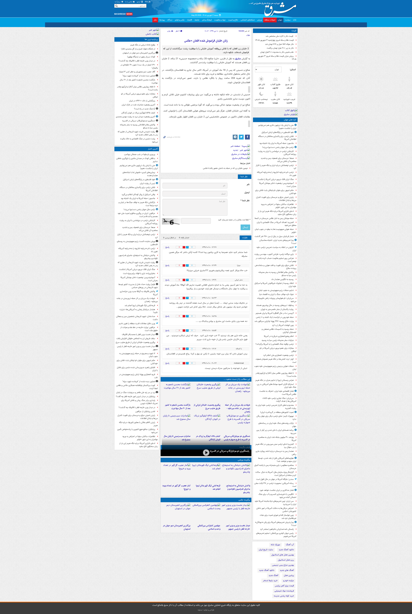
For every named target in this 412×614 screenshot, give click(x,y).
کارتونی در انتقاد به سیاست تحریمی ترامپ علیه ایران (276, 249)
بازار (155, 19)
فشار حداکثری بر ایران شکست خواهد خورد (277, 490)
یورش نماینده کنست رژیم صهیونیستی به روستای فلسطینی (137, 243)
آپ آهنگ (290, 544)
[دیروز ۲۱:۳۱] (236, 473)
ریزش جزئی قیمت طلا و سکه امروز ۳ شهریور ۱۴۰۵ (277, 58)
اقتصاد (189, 19)
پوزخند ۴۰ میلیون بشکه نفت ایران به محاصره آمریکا (277, 439)
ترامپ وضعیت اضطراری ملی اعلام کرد (278, 355)
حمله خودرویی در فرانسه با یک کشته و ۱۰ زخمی (275, 317)
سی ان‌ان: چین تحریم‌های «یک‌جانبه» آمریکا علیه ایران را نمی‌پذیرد (275, 503)
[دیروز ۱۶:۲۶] (206, 452)
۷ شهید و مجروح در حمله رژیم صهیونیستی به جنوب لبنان (138, 355)
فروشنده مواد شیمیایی (284, 591)
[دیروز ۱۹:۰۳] (236, 513)
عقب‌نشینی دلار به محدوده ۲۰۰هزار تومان (277, 52)
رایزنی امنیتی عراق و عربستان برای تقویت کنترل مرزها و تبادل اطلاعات (276, 199)
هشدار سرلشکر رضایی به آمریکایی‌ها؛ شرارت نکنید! (138, 311)
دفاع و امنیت (233, 19)
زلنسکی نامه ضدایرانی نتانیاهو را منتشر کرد (277, 529)
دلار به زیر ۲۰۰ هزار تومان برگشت (280, 48)
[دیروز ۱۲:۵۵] (206, 423)
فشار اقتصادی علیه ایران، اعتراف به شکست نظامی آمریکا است (277, 393)
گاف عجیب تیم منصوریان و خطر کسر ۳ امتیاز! (137, 71)
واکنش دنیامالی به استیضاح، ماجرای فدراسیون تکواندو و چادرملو (238, 489)
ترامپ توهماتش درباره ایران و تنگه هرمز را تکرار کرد (276, 167)
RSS (146, 2)
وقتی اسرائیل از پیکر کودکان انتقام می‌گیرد (138, 194)
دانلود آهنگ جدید (286, 549)
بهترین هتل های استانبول (282, 554)
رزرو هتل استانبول (286, 560)
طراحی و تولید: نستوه (206, 609)
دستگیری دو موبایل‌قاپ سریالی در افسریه (229, 451)
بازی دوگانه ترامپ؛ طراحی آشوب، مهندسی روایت (274, 254)
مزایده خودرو (288, 580)
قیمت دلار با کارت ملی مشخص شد (280, 36)
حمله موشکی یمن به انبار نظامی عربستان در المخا (274, 218)
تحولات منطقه (269, 19)
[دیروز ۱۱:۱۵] (176, 473)
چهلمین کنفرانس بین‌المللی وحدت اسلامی (208, 527)
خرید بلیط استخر (270, 580)
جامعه (197, 19)
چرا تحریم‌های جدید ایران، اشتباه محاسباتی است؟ (277, 242)
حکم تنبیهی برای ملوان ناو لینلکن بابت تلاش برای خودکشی (275, 192)
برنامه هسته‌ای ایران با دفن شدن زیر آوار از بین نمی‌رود (276, 432)
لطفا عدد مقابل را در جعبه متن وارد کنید (234, 219)
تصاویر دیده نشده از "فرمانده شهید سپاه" (138, 75)
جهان (280, 19)
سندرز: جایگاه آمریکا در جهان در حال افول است (275, 479)
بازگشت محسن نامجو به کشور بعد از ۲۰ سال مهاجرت (177, 406)
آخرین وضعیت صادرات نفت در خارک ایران (138, 104)
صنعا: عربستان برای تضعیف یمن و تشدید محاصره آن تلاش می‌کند (278, 160)
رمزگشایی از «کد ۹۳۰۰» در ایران (142, 100)
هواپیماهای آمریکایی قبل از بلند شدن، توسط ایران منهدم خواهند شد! (277, 460)
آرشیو (139, 2)
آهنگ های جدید (287, 570)
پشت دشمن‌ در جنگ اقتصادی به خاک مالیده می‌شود (139, 140)
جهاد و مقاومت (220, 19)
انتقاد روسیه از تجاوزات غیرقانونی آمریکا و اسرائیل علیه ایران (275, 285)
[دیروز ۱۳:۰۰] (206, 513)
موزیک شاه (275, 544)
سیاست (287, 19)
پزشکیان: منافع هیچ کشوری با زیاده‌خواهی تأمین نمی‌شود (137, 431)
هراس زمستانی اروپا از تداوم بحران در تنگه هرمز (274, 380)
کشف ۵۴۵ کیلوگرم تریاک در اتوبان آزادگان (138, 112)
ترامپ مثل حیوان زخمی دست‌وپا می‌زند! (278, 147)
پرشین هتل (289, 575)
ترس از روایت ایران (147, 183)
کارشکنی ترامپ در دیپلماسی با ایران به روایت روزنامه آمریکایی (277, 153)
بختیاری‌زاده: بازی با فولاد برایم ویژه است (139, 273)
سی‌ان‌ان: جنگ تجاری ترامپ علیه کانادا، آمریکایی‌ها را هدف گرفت (279, 400)
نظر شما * (244, 200)
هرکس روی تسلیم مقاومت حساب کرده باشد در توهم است (276, 260)
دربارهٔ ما (118, 2)
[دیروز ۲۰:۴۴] (236, 392)
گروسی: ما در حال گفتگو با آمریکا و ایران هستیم (275, 313)
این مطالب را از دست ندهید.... (237, 379)
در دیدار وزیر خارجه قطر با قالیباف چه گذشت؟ (137, 60)
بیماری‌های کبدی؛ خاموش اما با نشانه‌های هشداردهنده (140, 174)
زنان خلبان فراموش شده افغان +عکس (206, 40)
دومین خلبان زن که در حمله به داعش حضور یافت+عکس (225, 168)
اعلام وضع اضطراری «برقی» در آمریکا (279, 336)
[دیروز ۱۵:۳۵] (236, 423)
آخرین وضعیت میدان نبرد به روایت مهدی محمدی (135, 116)
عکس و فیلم (179, 19)
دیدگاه (169, 19)
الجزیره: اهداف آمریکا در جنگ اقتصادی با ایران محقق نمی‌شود (276, 224)
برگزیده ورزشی (244, 460)
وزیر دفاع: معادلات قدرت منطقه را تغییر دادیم (137, 323)
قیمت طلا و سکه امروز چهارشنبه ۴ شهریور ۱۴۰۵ (274, 40)
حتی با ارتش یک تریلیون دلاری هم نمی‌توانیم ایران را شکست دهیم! (277, 127)
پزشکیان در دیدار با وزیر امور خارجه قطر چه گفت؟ (135, 396)
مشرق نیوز (273, 8)
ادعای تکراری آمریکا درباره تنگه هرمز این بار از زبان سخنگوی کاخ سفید (277, 213)
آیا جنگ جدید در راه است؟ (144, 108)
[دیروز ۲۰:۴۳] (206, 473)
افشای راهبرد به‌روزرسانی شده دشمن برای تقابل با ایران (137, 369)
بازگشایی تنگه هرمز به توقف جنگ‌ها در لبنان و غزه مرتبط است (138, 204)
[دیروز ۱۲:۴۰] (176, 423)
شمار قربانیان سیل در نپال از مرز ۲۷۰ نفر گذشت (274, 236)
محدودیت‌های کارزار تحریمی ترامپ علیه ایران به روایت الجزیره (276, 407)
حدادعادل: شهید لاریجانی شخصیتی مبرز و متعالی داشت (137, 318)
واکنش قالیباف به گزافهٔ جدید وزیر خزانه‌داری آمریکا (139, 293)
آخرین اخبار (153, 149)
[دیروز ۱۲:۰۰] (176, 513)
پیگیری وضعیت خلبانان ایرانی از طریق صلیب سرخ (207, 406)
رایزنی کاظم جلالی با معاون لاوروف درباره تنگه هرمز (138, 424)
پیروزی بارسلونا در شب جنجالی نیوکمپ (139, 154)
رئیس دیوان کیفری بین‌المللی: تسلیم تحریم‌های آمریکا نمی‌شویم (276, 535)
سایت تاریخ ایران (266, 549)
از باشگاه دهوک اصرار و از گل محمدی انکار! (138, 48)
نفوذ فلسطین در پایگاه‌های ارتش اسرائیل (278, 132)
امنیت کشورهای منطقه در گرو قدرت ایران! (277, 412)
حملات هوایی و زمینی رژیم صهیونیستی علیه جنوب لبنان (275, 368)
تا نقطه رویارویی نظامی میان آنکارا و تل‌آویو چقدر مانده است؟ (276, 375)
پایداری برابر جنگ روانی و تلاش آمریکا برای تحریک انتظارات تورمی (139, 402)
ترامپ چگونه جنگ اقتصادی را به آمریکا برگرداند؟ (275, 344)
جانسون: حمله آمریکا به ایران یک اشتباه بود (276, 143)
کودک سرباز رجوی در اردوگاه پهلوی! (141, 56)
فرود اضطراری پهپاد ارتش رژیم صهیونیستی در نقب (138, 376)
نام (248, 184)
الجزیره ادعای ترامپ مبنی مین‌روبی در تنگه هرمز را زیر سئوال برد (275, 446)
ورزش (259, 19)
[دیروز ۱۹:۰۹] (206, 392)
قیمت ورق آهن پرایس (284, 585)
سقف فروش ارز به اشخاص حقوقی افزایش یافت (135, 338)
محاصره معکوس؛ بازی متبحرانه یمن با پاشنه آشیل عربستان (275, 467)
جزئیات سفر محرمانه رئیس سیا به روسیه (278, 340)
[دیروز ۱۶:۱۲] (176, 392)
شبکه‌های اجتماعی (248, 19)
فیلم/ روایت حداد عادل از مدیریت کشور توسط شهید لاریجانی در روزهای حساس (138, 286)
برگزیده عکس (244, 500)
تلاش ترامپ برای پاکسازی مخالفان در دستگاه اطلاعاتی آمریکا (277, 138)
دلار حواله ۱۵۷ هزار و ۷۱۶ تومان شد (279, 44)
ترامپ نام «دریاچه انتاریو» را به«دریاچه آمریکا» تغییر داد (276, 174)
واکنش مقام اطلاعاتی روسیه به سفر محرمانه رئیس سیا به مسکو (277, 274)
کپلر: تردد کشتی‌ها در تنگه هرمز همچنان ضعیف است (276, 361)
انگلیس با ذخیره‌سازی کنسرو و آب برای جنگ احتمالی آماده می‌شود (277, 496)
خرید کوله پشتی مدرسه (284, 596)
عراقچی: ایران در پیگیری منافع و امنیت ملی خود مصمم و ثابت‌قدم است (138, 215)
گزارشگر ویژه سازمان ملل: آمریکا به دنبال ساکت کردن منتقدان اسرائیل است (275, 474)
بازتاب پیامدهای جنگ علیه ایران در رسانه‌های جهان (277, 425)
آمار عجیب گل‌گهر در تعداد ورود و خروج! (176, 487)
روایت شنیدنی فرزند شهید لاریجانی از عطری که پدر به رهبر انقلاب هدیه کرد (138, 133)
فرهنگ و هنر (207, 19)
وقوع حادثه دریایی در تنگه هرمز (142, 44)
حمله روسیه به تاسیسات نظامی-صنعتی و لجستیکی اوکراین (279, 331)
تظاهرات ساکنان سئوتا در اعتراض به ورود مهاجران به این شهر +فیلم (278, 206)
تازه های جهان (290, 119)
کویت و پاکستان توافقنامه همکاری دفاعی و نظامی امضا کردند (137, 387)
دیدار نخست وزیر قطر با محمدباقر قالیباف (138, 334)
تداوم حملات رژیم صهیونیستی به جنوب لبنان (276, 290)
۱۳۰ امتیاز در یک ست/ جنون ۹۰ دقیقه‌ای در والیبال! (139, 66)
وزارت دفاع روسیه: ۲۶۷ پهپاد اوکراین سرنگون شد (274, 321)
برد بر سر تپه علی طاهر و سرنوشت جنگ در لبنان (135, 392)
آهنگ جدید (273, 575)
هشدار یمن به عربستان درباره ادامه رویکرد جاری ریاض (276, 453)
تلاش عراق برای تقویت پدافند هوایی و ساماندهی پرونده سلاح (275, 267)
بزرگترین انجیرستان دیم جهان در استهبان (176, 527)
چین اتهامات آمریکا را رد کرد (283, 325)
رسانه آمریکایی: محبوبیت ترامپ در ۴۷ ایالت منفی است (275, 485)
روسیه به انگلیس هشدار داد (282, 279)
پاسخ (167, 247)
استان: (293, 69)
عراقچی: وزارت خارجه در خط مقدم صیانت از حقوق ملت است (139, 329)
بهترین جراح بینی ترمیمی (283, 565)
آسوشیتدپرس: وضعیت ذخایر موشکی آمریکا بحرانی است (277, 185)
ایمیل (246, 192)
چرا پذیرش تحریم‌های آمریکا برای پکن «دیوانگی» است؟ (275, 524)
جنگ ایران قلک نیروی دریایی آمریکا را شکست (276, 179)
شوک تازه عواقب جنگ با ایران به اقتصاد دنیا (276, 294)
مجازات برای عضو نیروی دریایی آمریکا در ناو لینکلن (278, 350)
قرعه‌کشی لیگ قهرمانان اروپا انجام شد (208, 487)
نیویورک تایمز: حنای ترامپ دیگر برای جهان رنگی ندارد (276, 418)
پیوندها (162, 19)
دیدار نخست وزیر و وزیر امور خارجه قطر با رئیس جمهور (238, 527)
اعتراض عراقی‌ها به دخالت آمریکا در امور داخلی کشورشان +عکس (276, 510)
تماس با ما (129, 2)
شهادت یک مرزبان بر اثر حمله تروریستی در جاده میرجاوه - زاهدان (237, 408)
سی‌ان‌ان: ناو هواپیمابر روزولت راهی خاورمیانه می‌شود (276, 300)
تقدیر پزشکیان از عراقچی (145, 411)
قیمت (293, 30)
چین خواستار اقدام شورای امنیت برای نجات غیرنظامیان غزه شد (278, 517)
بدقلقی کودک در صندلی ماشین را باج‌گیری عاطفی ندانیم (137, 160)
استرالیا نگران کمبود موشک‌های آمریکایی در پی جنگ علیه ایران (276, 386)
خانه (294, 19)
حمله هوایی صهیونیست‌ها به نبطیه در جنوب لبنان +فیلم (275, 231)
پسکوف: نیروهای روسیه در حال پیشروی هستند (275, 305)
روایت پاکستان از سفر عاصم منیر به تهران (277, 309)
